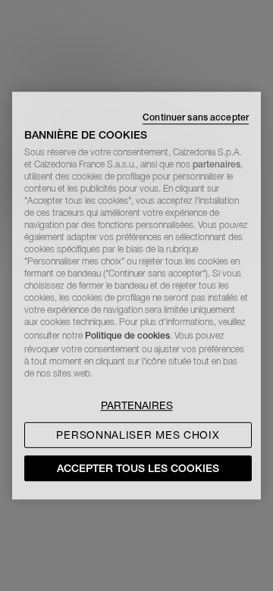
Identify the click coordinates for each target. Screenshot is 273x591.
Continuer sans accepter (196, 117)
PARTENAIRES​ (137, 405)
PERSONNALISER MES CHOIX (137, 435)
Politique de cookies (127, 335)
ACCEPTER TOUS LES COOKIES (138, 468)
